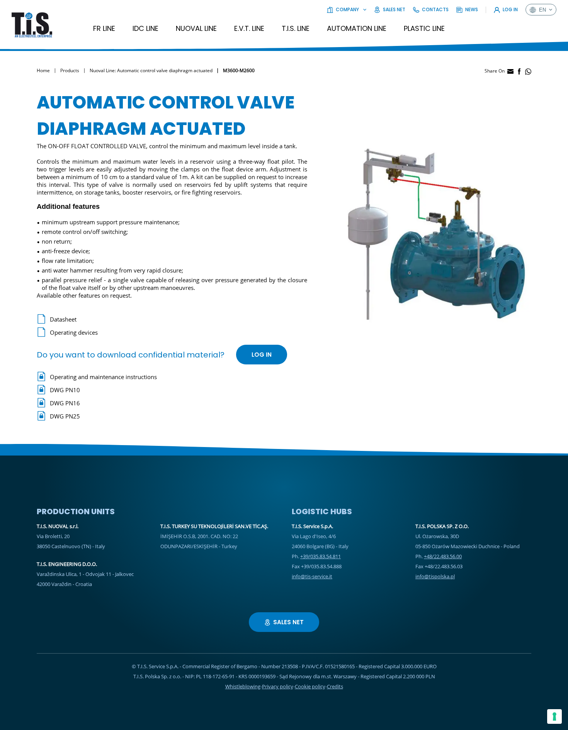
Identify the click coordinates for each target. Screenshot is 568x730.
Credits (335, 686)
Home (43, 70)
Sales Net (394, 9)
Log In (510, 9)
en (542, 10)
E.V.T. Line (249, 28)
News (471, 9)
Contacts (435, 9)
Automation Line (356, 28)
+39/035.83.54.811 (320, 556)
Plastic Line (424, 28)
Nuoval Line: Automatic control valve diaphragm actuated (151, 70)
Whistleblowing (242, 686)
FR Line (104, 28)
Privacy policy (277, 686)
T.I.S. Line (296, 28)
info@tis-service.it (312, 576)
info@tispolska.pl (435, 576)
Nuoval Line (196, 28)
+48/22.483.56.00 (443, 556)
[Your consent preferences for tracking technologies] (554, 716)
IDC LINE (145, 28)
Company (347, 9)
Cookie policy (310, 686)
